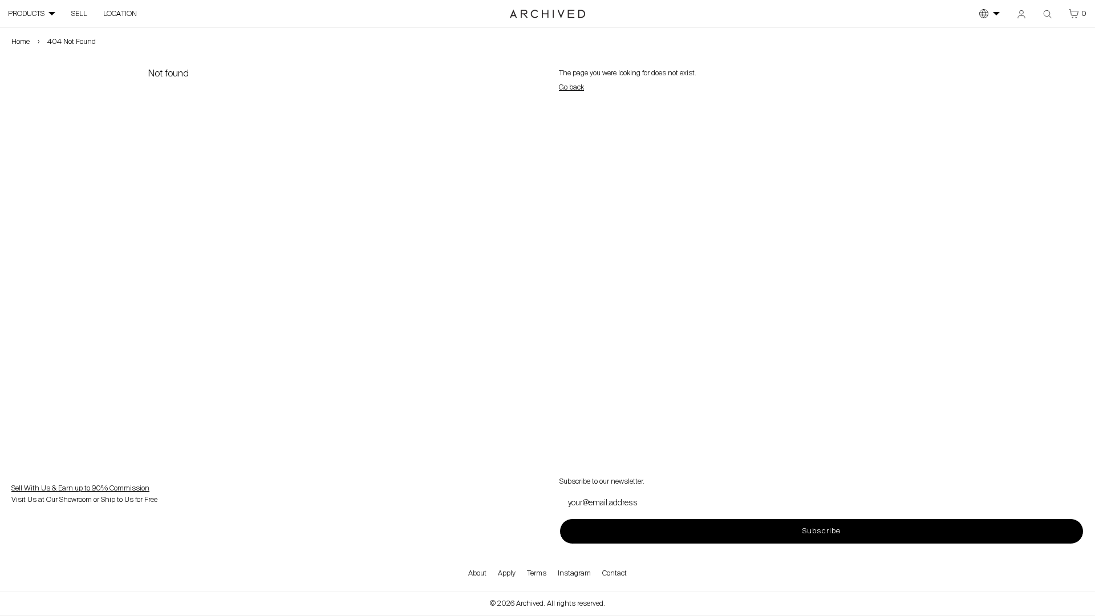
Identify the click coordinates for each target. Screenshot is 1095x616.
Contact (614, 573)
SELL (79, 13)
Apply (507, 573)
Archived (530, 603)
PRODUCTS (26, 13)
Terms (536, 573)
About (477, 573)
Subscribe (821, 531)
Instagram (574, 573)
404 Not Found (71, 41)
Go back (571, 87)
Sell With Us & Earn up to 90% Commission (80, 488)
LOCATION (120, 13)
